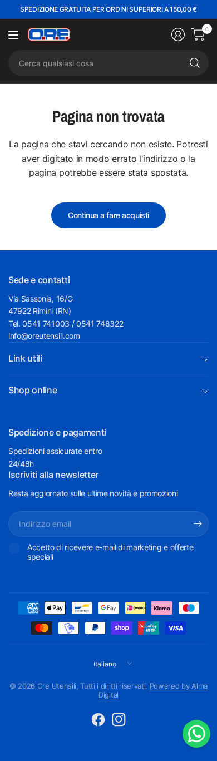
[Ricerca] (195, 63)
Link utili (25, 358)
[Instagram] (119, 719)
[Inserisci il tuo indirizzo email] (197, 524)
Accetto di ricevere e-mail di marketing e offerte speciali (110, 552)
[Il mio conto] (178, 34)
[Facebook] (98, 719)
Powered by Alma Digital (153, 690)
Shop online (32, 390)
